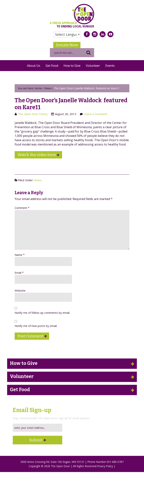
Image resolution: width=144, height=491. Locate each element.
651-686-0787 (115, 462)
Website (20, 290)
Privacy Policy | (106, 466)
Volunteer (22, 376)
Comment (22, 208)
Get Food (20, 389)
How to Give (24, 363)
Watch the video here (36, 154)
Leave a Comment (95, 114)
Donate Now (67, 45)
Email (19, 272)
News (38, 180)
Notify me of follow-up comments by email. (42, 312)
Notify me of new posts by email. (36, 326)
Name (20, 255)
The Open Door (72, 15)
